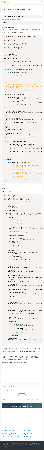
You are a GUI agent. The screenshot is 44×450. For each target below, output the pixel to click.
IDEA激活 (5, 446)
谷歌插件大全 (30, 444)
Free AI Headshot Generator (34, 443)
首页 (4, 5)
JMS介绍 (24, 434)
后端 (6, 5)
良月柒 (3, 11)
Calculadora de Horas (14, 444)
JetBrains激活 (10, 446)
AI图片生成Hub (12, 443)
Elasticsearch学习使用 (7, 434)
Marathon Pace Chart (23, 444)
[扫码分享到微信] (32, 399)
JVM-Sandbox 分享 (26, 430)
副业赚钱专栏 (6, 443)
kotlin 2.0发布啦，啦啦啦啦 (27, 433)
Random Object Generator (35, 446)
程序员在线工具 (37, 444)
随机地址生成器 (19, 443)
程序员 (12, 390)
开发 (8, 390)
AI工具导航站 (25, 443)
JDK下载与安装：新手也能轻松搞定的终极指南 (31, 431)
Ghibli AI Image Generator (18, 446)
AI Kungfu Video (6, 444)
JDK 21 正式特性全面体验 (27, 436)
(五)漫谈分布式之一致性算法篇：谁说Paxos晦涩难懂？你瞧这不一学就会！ (12, 431)
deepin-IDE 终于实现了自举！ (8, 430)
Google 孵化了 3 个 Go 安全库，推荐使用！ (11, 433)
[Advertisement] (23, 373)
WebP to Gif (27, 446)
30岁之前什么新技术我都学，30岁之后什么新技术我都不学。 (12, 436)
